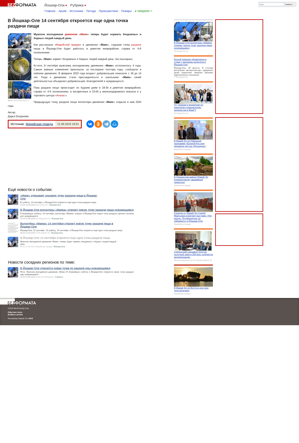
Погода (91, 11)
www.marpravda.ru (21, 100)
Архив (62, 11)
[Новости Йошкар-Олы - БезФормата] (18, 4)
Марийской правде (68, 44)
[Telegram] (106, 124)
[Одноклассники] (98, 124)
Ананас (61, 95)
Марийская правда (39, 124)
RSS (31, 318)
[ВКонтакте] (90, 124)
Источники (76, 11)
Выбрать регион (15, 315)
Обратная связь (15, 312)
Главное (50, 11)
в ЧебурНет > (143, 11)
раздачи (136, 44)
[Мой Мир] (114, 124)
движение (71, 34)
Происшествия (108, 11)
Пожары (126, 11)
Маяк (84, 34)
